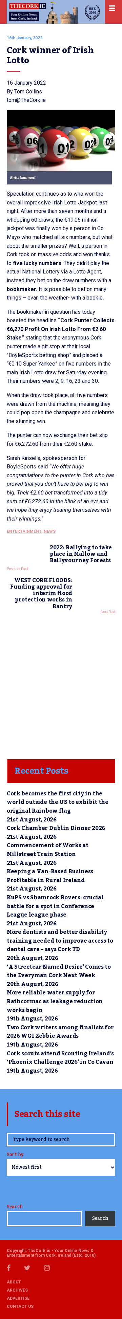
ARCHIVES (17, 1290)
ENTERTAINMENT (24, 531)
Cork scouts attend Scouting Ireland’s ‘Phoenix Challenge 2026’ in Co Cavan (60, 1058)
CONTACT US (20, 1306)
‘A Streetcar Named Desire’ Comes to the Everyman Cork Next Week (59, 971)
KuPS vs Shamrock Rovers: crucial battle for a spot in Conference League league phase (55, 906)
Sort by (15, 1155)
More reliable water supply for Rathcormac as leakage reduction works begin (55, 1001)
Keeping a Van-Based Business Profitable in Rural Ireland (50, 876)
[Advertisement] (61, 685)
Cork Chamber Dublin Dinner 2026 (56, 828)
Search (15, 1207)
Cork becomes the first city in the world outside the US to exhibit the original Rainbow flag (57, 802)
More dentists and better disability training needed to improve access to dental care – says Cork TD (60, 941)
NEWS (50, 531)
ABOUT (14, 1282)
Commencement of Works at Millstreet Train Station (47, 850)
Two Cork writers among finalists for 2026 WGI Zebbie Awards (60, 1032)
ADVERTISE (18, 1298)
